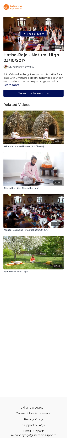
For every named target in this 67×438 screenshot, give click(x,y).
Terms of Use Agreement (33, 413)
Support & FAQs (33, 425)
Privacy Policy (33, 419)
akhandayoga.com (33, 407)
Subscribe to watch (31, 93)
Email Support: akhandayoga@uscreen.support (33, 433)
